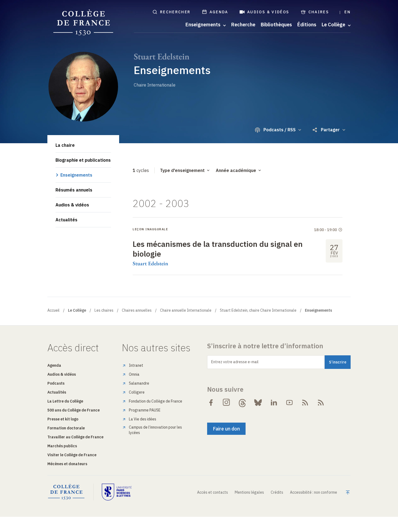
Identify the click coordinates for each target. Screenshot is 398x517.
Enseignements (76, 175)
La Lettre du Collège (65, 401)
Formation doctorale (66, 428)
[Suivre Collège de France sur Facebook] (211, 402)
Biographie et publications (83, 160)
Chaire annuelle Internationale (185, 310)
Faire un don (226, 429)
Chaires (318, 11)
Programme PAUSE (145, 410)
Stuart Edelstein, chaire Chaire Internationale (258, 310)
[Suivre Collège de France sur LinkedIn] (274, 402)
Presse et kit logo (62, 419)
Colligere (137, 392)
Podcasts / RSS (279, 129)
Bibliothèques (276, 25)
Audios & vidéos (268, 11)
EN (347, 11)
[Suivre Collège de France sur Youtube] (289, 402)
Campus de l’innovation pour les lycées (155, 430)
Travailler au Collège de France (75, 437)
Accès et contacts (212, 492)
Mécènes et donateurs (67, 463)
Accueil (53, 310)
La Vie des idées (142, 419)
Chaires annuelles (137, 310)
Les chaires (103, 310)
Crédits (277, 492)
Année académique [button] (236, 170)
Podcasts (55, 383)
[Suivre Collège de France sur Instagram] (226, 402)
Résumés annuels (74, 190)
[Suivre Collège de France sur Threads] (242, 402)
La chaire (65, 145)
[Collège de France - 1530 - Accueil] (83, 22)
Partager (330, 129)
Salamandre (139, 383)
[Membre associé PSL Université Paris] (117, 492)
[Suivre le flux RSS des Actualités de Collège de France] (305, 402)
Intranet (136, 365)
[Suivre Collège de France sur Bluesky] (258, 402)
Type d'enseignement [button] (182, 170)
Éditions (306, 25)
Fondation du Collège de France (155, 401)
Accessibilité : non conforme (313, 492)
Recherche (243, 25)
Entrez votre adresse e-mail (235, 361)
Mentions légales (249, 492)
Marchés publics (62, 445)
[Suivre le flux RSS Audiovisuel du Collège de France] (321, 402)
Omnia (134, 374)
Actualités (66, 219)
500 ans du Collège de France (73, 410)
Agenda (219, 11)
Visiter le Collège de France (71, 454)
